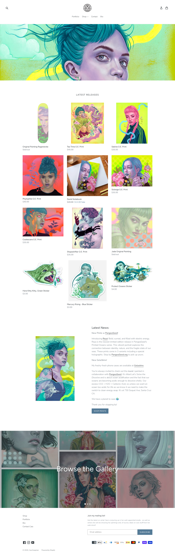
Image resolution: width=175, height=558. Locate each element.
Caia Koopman (34, 550)
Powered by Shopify (48, 550)
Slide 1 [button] (85, 504)
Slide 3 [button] (90, 504)
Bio (24, 523)
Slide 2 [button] (87, 504)
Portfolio (26, 519)
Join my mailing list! (96, 515)
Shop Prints (100, 411)
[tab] (85, 504)
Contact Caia (28, 526)
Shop (25, 516)
